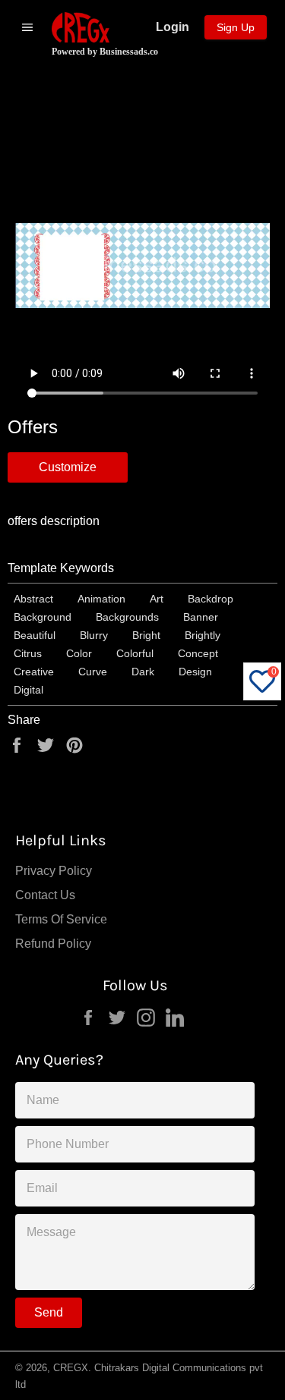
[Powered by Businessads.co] (80, 27)
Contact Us (45, 895)
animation (101, 599)
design (195, 671)
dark (142, 671)
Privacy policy (53, 870)
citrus (28, 653)
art (156, 599)
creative (34, 671)
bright (146, 635)
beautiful (34, 635)
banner (200, 617)
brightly (202, 635)
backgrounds (127, 617)
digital (28, 690)
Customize (68, 467)
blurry (94, 635)
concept (198, 653)
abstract (33, 599)
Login (172, 26)
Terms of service (61, 919)
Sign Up (236, 27)
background (42, 617)
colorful (135, 653)
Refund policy (53, 943)
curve (92, 671)
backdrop (210, 599)
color (79, 653)
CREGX (70, 1367)
